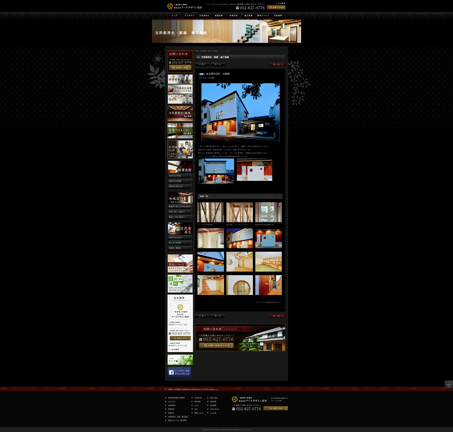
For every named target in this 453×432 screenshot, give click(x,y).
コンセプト (172, 401)
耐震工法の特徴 (175, 181)
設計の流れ (214, 398)
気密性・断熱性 (175, 248)
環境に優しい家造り (177, 212)
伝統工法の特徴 (175, 176)
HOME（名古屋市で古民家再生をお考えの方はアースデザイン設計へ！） (193, 389)
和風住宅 (171, 413)
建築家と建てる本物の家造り (180, 206)
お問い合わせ (214, 409)
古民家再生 (172, 405)
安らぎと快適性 (175, 243)
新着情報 (197, 401)
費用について (199, 413)
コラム (196, 405)
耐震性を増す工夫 (176, 186)
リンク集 (213, 413)
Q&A (196, 409)
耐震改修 (171, 409)
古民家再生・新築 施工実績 (208, 51)
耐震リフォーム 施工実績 (177, 420)
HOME (197, 51)
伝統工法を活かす (176, 237)
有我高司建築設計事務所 (176, 398)
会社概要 (213, 405)
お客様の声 (198, 398)
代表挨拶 (213, 401)
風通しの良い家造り (177, 217)
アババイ (248, 429)
